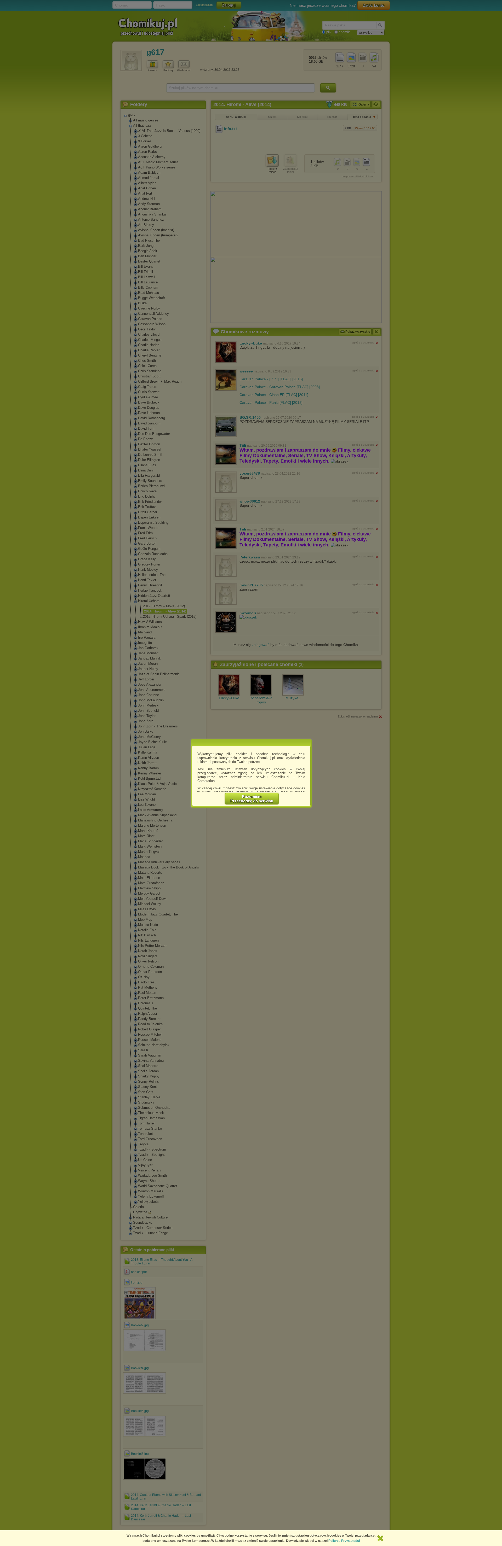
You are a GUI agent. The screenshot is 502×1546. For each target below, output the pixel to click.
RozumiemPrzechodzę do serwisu (251, 798)
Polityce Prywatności (344, 1541)
